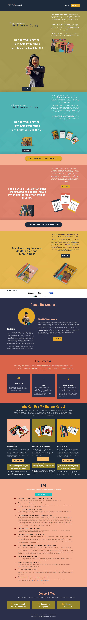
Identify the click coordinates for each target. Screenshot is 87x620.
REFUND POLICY (52, 614)
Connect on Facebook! (69, 605)
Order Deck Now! (18, 460)
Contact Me (66, 5)
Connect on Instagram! (44, 605)
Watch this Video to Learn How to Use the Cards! (43, 158)
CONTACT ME (34, 614)
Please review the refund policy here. (41, 580)
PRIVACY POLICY (43, 614)
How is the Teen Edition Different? (43, 494)
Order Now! (74, 5)
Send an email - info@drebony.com (18, 605)
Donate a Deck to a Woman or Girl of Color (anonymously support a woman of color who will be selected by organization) (19, 467)
